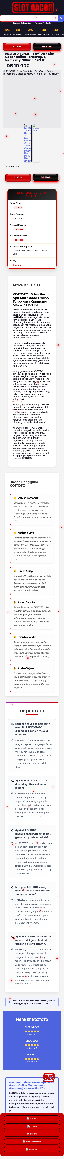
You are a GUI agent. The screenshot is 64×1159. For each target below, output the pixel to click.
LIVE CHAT (33, 1150)
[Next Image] (58, 99)
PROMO (33, 1117)
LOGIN (17, 46)
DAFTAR (47, 46)
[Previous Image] (5, 99)
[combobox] (29, 18)
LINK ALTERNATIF (33, 1142)
